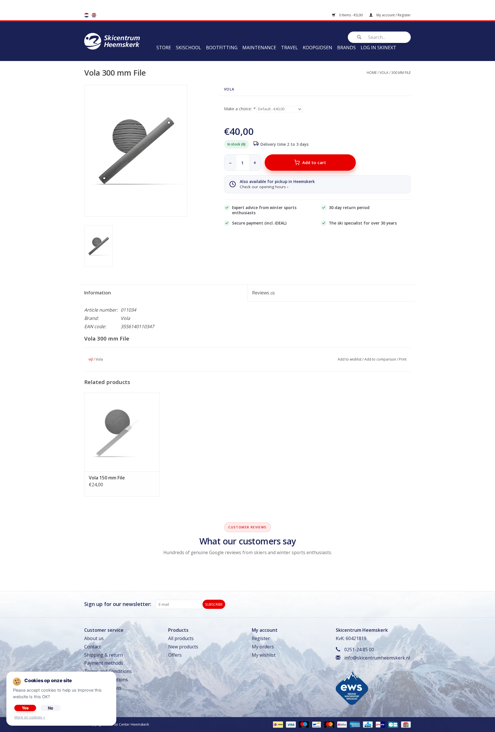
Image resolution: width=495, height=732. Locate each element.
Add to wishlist (350, 359)
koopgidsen (317, 47)
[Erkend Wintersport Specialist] (352, 687)
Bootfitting (221, 47)
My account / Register (393, 15)
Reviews (263, 293)
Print (402, 359)
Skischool (188, 47)
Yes (25, 707)
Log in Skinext (378, 47)
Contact (92, 647)
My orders (263, 647)
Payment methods (103, 663)
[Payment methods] (277, 724)
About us (94, 638)
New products (183, 647)
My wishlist (264, 655)
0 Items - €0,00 (351, 15)
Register (261, 638)
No (50, 707)
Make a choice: (239, 108)
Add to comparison (380, 359)
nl (86, 15)
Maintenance (259, 47)
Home (372, 72)
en (94, 15)
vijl (91, 359)
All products (181, 638)
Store (163, 47)
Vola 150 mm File (107, 478)
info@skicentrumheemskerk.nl (377, 658)
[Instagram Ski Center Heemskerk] (406, 604)
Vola (384, 72)
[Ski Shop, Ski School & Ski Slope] (112, 41)
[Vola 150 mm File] (122, 431)
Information (97, 293)
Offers (175, 655)
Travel (289, 47)
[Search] (359, 37)
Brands (346, 47)
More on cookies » (29, 717)
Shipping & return (103, 655)
